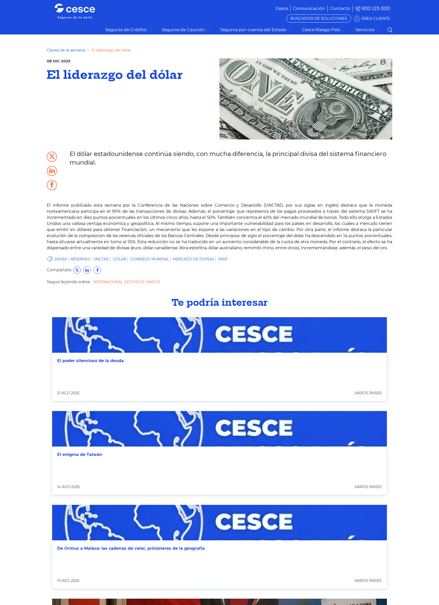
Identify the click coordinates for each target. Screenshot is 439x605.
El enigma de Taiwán (79, 454)
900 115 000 (376, 8)
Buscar (389, 29)
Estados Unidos (143, 282)
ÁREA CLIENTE (375, 18)
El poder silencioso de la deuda (90, 360)
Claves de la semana (66, 50)
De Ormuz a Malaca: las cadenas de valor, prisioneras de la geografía (131, 548)
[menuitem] (309, 8)
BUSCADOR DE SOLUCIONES (318, 18)
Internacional (108, 282)
